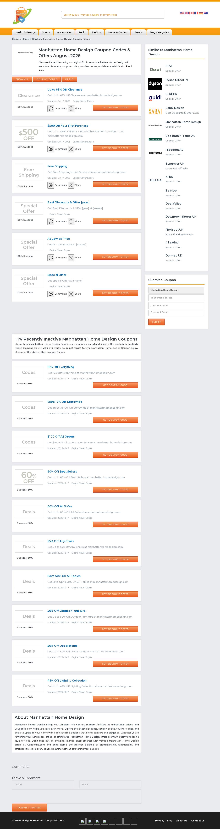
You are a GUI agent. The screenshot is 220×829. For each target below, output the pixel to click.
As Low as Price (58, 238)
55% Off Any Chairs (60, 541)
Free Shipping (57, 166)
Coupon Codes (47, 79)
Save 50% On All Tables (64, 576)
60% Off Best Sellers (62, 471)
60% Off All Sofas (59, 506)
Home (15, 39)
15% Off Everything (60, 367)
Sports (46, 32)
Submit (156, 322)
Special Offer (57, 275)
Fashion (96, 32)
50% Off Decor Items (62, 645)
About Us (181, 820)
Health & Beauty (25, 32)
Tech (82, 32)
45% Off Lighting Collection (66, 680)
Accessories (64, 32)
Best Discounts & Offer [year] (68, 202)
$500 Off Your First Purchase (68, 125)
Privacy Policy (163, 820)
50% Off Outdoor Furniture (66, 610)
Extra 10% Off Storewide (64, 401)
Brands (138, 32)
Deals (69, 79)
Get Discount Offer (115, 107)
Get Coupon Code (115, 385)
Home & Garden (117, 32)
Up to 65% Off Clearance (64, 89)
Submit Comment (29, 807)
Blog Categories (159, 32)
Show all (22, 79)
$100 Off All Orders (61, 436)
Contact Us (198, 820)
